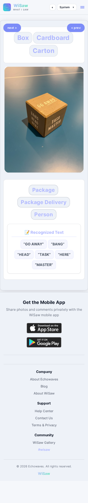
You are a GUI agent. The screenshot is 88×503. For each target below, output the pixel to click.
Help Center (44, 411)
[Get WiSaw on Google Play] (44, 342)
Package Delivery (44, 202)
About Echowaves (44, 379)
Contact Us (44, 418)
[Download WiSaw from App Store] (44, 328)
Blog (44, 386)
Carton (43, 50)
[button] (82, 7)
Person (43, 214)
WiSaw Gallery (44, 442)
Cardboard (53, 38)
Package (43, 190)
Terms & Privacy (44, 425)
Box (23, 38)
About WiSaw (44, 393)
